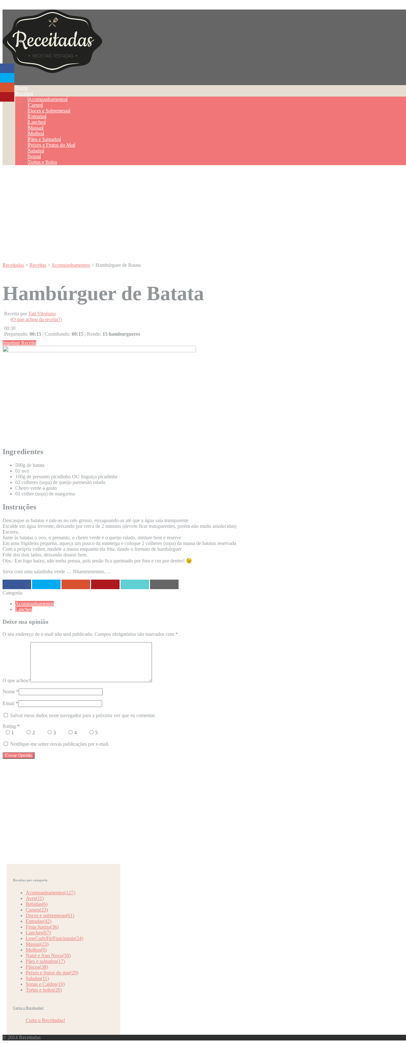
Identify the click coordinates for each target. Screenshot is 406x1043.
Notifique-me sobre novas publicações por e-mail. (59, 744)
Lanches (36, 122)
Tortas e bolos (44, 990)
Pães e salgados (45, 961)
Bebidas (37, 904)
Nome (9, 691)
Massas (35, 128)
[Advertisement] (205, 214)
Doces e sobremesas (50, 915)
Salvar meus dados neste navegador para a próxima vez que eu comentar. (83, 715)
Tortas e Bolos (42, 162)
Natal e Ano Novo (48, 955)
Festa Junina (42, 927)
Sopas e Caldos (45, 984)
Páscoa (37, 967)
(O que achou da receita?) (36, 319)
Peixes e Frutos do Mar (51, 145)
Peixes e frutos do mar (52, 972)
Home (22, 88)
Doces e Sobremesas (48, 110)
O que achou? (16, 680)
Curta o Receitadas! (28, 1008)
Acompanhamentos (47, 99)
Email (8, 703)
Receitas (24, 93)
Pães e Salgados (44, 139)
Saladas (35, 150)
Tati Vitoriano (42, 313)
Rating (11, 726)
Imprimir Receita (19, 343)
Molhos (35, 133)
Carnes (35, 105)
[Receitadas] (52, 69)
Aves (35, 898)
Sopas (34, 156)
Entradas (37, 116)
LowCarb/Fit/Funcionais (54, 938)
